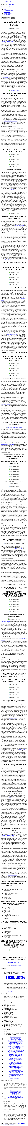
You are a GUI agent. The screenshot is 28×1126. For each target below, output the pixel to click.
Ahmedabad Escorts (5, 6)
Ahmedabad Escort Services (7, 835)
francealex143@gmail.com (7, 1)
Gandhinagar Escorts (8, 10)
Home (5, 9)
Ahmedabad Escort (19, 225)
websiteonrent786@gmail (15, 965)
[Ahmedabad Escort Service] (14, 90)
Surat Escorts (7, 12)
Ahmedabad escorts (12, 334)
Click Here (10, 991)
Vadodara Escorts (8, 13)
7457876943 (11, 4)
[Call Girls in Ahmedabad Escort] (14, 427)
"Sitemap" (11, 1124)
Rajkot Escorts (7, 14)
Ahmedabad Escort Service (7, 41)
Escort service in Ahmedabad (7, 444)
